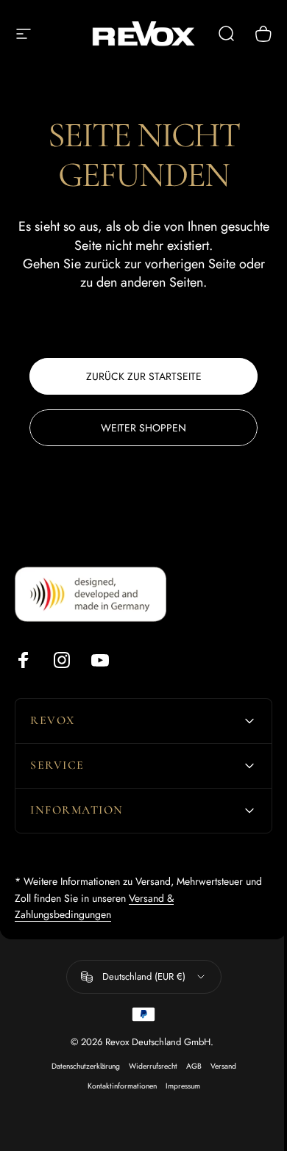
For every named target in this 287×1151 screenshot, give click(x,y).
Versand (217, 1066)
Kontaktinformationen (116, 1085)
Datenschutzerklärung (80, 1066)
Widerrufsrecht (147, 1066)
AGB (188, 1066)
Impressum (177, 1085)
